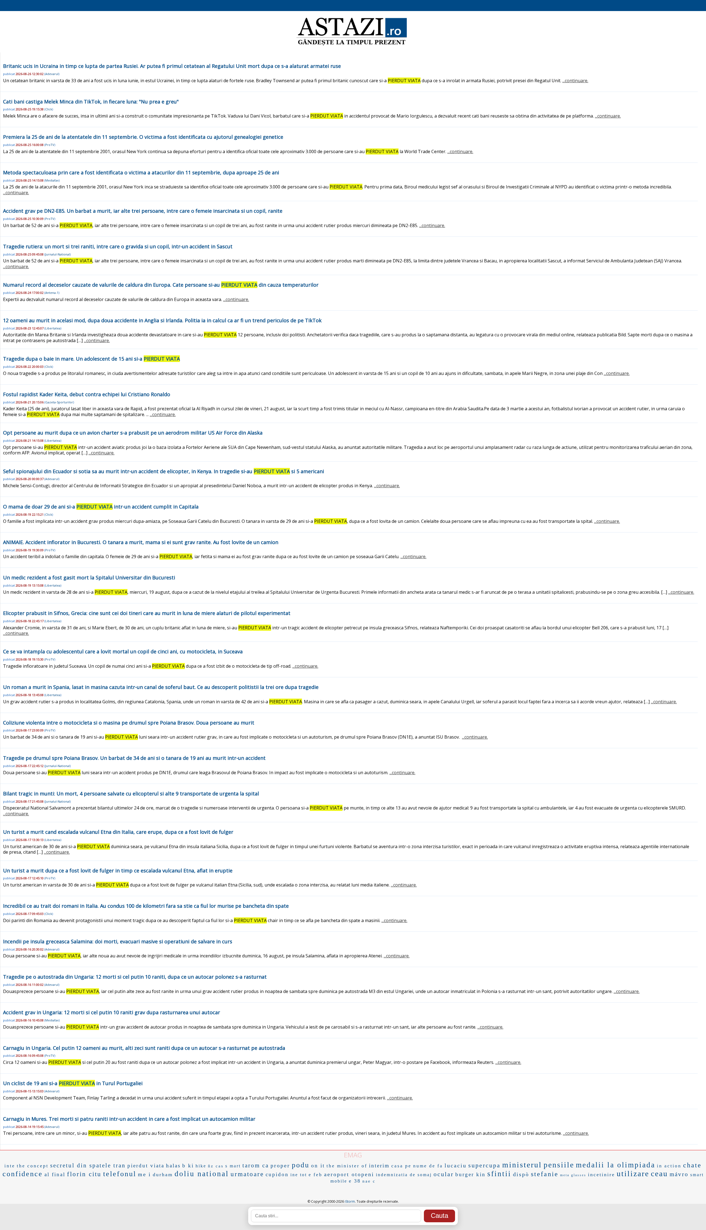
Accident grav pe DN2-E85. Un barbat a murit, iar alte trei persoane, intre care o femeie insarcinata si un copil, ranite (142, 210)
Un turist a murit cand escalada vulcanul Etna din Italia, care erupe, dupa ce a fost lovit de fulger (118, 832)
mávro (679, 1174)
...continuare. (575, 81)
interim (379, 1165)
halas (173, 1165)
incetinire (601, 1174)
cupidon (277, 1174)
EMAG (353, 1154)
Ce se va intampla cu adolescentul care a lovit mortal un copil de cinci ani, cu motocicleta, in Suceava (123, 651)
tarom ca (255, 1165)
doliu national (202, 1174)
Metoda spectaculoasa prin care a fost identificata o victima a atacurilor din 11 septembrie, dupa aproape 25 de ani (141, 172)
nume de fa (428, 1165)
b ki (188, 1165)
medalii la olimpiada (615, 1165)
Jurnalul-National (57, 254)
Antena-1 (51, 293)
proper (280, 1165)
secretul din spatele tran (88, 1165)
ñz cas (216, 1166)
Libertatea (52, 328)
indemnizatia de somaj (404, 1174)
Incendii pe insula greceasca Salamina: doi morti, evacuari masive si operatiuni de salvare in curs (117, 941)
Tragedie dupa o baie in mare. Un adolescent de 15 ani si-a (91, 358)
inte (9, 1165)
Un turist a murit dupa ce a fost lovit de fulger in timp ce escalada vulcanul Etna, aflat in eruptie (117, 870)
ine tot (298, 1174)
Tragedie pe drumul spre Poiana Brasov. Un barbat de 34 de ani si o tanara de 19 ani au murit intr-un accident (134, 758)
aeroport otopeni (349, 1174)
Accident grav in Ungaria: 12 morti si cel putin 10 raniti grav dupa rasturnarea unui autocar (111, 1012)
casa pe (401, 1165)
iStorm (350, 1201)
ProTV (49, 145)
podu (300, 1165)
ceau (659, 1173)
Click (48, 109)
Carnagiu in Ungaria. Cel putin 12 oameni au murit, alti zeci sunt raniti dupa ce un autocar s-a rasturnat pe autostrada (144, 1048)
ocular (444, 1174)
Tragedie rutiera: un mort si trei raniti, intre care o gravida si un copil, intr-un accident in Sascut (117, 246)
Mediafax (52, 180)
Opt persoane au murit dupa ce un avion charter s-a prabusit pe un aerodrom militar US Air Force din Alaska (133, 432)
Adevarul (51, 74)
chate (692, 1165)
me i (144, 1174)
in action (669, 1165)
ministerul (522, 1164)
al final (54, 1174)
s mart (233, 1166)
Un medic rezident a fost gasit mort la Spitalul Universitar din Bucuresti (89, 577)
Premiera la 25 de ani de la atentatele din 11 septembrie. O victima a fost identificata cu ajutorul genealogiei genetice (143, 137)
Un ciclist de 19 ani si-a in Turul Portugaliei (73, 1083)
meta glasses (573, 1175)
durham (163, 1174)
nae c (369, 1181)
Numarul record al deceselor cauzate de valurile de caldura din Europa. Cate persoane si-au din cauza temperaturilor (161, 284)
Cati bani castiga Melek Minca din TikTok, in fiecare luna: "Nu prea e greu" (91, 101)
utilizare (633, 1173)
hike (201, 1166)
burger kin (470, 1174)
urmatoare (247, 1174)
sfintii (499, 1174)
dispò (521, 1174)
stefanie (544, 1174)
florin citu (84, 1174)
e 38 (355, 1181)
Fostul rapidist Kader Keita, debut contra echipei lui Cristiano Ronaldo (86, 394)
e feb (315, 1174)
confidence (22, 1174)
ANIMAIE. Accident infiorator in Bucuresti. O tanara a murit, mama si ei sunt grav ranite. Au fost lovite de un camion (140, 542)
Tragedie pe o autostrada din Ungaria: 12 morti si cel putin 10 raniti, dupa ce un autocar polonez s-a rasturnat (135, 976)
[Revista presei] (351, 44)
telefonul (119, 1174)
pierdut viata (145, 1165)
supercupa (484, 1165)
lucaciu (456, 1165)
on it (318, 1165)
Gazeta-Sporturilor (59, 402)
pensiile (559, 1164)
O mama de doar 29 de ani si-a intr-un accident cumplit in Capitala (101, 506)
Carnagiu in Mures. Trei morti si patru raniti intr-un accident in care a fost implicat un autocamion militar (129, 1118)
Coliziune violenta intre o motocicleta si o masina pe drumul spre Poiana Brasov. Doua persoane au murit (128, 722)
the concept (33, 1165)
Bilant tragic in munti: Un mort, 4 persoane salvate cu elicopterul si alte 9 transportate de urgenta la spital (131, 793)
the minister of (347, 1165)
